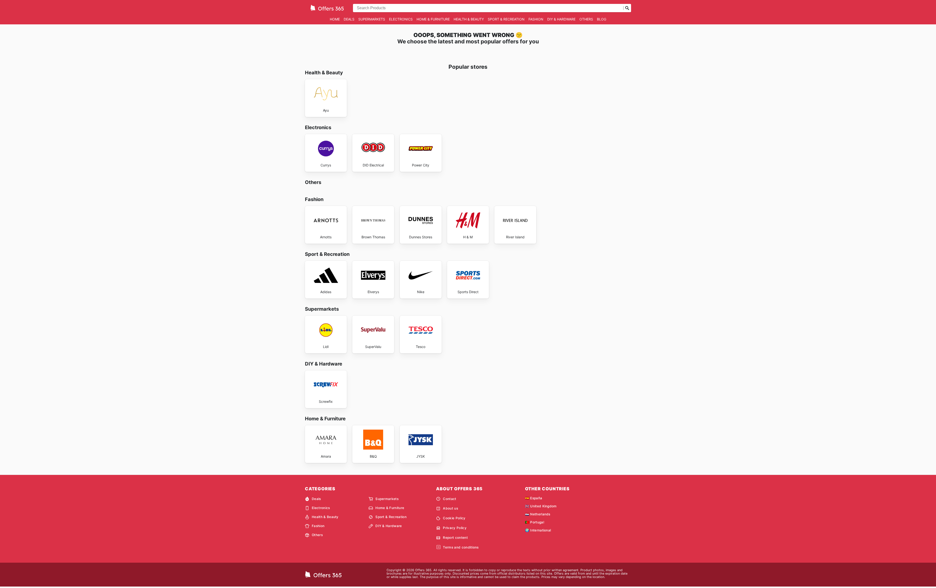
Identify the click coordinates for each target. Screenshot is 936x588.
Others (586, 19)
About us (450, 508)
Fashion (535, 19)
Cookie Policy (454, 518)
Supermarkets (371, 19)
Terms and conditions (460, 547)
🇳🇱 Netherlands (537, 514)
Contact (449, 499)
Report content (455, 538)
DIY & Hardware (561, 19)
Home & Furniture (433, 19)
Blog (601, 19)
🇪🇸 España (533, 498)
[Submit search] (627, 8)
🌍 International (538, 530)
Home (335, 19)
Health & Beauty (469, 19)
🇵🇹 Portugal (534, 522)
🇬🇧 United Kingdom (541, 506)
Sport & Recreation (506, 19)
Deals (349, 19)
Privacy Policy (454, 528)
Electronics (401, 19)
